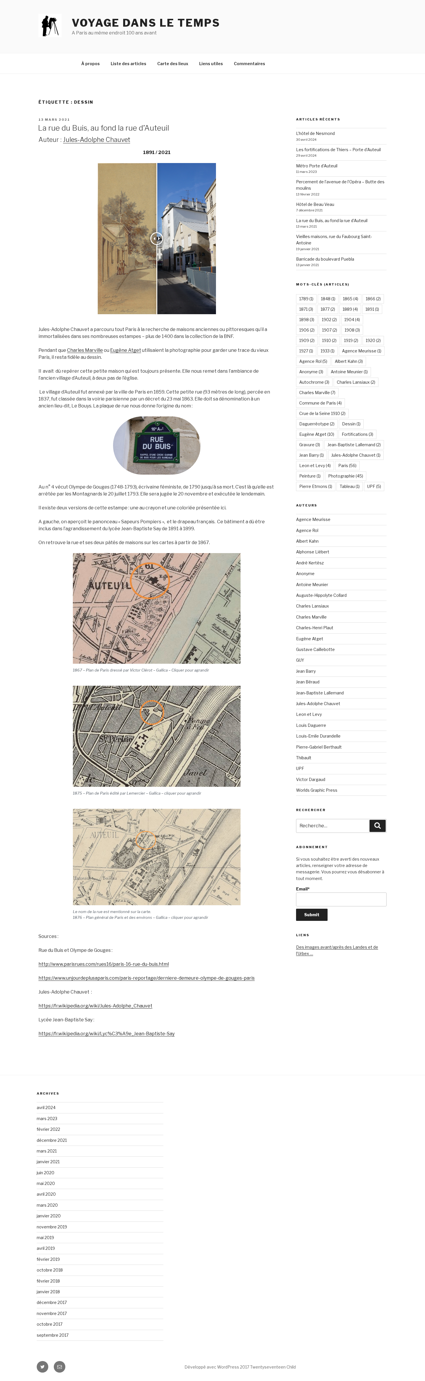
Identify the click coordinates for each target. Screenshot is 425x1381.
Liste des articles (128, 63)
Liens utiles (211, 63)
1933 (328, 350)
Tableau (350, 486)
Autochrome (314, 382)
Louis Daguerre (311, 725)
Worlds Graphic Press (316, 790)
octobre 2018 (50, 1269)
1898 (306, 319)
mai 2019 (45, 1237)
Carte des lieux (172, 63)
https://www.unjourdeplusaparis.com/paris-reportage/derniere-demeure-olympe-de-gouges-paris (146, 978)
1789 (306, 298)
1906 (307, 330)
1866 (373, 298)
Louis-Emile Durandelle (318, 736)
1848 (328, 298)
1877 (328, 309)
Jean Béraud (307, 681)
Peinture (310, 475)
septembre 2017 (53, 1335)
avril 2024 (46, 1107)
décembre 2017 (52, 1302)
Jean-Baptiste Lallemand (354, 444)
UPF (374, 486)
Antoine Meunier (349, 371)
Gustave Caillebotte (315, 649)
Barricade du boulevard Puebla (325, 259)
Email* (303, 888)
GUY (300, 660)
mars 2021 (47, 1150)
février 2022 (48, 1129)
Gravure (309, 444)
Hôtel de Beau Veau (315, 204)
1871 (306, 309)
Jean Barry (311, 455)
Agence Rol (313, 361)
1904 (352, 319)
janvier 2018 (48, 1291)
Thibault (303, 757)
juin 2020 (45, 1172)
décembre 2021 (52, 1140)
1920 (373, 340)
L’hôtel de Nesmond (315, 133)
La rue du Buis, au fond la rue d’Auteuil (103, 127)
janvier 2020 (49, 1215)
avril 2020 (46, 1194)
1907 (329, 330)
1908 (352, 330)
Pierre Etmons (315, 486)
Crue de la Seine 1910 (322, 413)
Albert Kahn (349, 361)
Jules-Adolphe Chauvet (96, 139)
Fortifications (357, 434)
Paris (347, 465)
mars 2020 (47, 1205)
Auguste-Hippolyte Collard (321, 595)
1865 (350, 298)
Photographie (345, 475)
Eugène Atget (125, 350)
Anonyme (311, 371)
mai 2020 (46, 1183)
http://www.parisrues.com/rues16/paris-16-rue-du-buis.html (103, 964)
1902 (329, 319)
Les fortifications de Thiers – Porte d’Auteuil (338, 149)
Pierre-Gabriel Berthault (319, 747)
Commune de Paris (320, 402)
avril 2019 (46, 1248)
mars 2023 (47, 1118)
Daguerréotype (317, 423)
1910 (329, 340)
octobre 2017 (49, 1324)
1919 (351, 340)
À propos (90, 63)
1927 (306, 350)
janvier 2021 (48, 1161)
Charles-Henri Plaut (314, 627)
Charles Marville (85, 350)
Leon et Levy (315, 465)
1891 (372, 309)
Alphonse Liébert (312, 551)
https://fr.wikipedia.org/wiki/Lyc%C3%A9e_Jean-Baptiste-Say (106, 1033)
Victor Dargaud (310, 779)
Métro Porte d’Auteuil (316, 165)
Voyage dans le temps (146, 23)
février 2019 (48, 1259)
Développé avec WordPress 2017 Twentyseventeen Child (240, 1366)
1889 (350, 309)
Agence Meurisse (361, 350)
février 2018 (48, 1280)
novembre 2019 (52, 1226)
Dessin (351, 423)
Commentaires (249, 63)
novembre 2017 (52, 1313)
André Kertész (310, 562)
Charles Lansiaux (356, 382)
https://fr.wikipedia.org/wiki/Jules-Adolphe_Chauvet (95, 1006)
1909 (307, 340)
